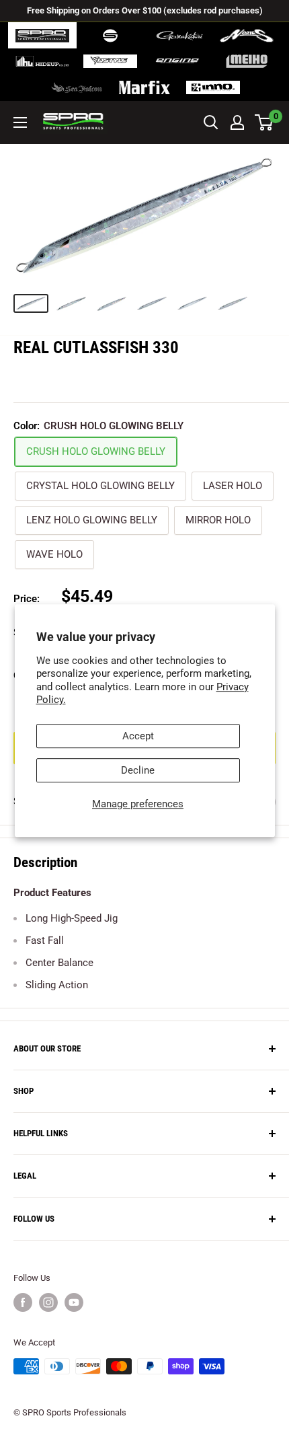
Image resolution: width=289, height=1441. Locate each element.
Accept (138, 736)
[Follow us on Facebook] (22, 1302)
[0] (264, 122)
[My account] (237, 122)
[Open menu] (20, 122)
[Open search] (211, 122)
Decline (138, 770)
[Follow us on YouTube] (74, 1302)
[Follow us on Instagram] (48, 1302)
